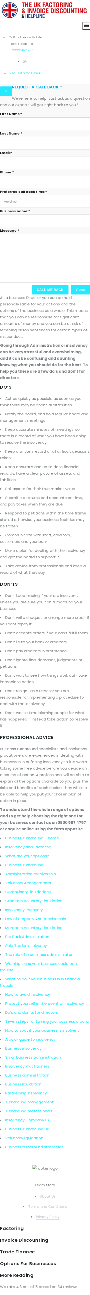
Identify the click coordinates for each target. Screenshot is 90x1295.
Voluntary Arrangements (28, 882)
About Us (48, 1196)
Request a (17, 73)
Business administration (27, 1075)
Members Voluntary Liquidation (33, 927)
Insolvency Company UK (27, 1120)
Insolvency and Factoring (28, 847)
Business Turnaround (24, 864)
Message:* (9, 230)
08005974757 (22, 50)
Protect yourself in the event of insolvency (44, 1003)
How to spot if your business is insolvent (42, 1030)
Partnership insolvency (26, 1093)
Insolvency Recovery (24, 909)
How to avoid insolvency (27, 994)
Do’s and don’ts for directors (31, 1012)
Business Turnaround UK (27, 1129)
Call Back (32, 73)
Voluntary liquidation (24, 1138)
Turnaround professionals (28, 1111)
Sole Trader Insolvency (26, 945)
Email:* (6, 152)
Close (80, 290)
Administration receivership (30, 873)
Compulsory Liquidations (28, 891)
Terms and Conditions (47, 1206)
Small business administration (33, 1057)
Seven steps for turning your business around (47, 1021)
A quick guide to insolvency (30, 1039)
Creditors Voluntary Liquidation (33, 900)
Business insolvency (23, 1048)
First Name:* (11, 114)
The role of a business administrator (38, 954)
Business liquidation (23, 1084)
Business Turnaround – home (32, 838)
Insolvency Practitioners (27, 1066)
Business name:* (15, 211)
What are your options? (27, 856)
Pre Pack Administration (27, 936)
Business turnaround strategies (34, 1147)
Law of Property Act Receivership (35, 918)
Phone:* (7, 172)
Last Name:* (11, 133)
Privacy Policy (48, 1216)
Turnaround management (29, 1102)
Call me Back (50, 290)
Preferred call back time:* (23, 191)
